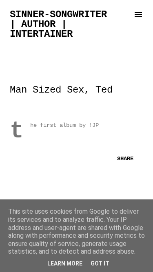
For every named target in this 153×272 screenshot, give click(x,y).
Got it (100, 263)
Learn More (64, 263)
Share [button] (125, 158)
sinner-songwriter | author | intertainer (58, 24)
